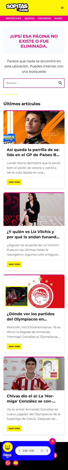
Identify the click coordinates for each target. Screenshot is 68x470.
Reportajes (13, 18)
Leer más (14, 181)
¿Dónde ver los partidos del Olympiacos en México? (30, 319)
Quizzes (29, 18)
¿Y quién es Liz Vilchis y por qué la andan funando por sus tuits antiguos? (33, 236)
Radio (58, 18)
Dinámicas (44, 18)
